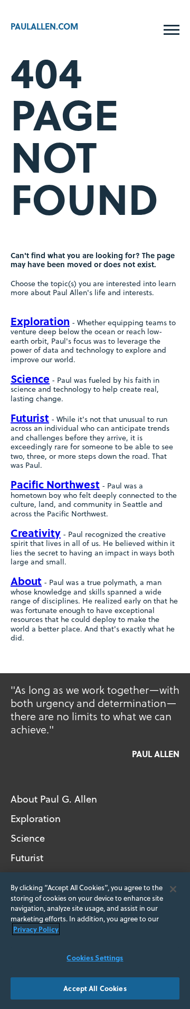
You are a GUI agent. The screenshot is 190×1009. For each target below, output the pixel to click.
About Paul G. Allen (54, 799)
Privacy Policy (36, 929)
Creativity (36, 532)
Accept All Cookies (94, 988)
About (26, 580)
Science (30, 378)
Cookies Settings (94, 958)
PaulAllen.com (44, 26)
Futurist (30, 417)
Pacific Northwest (55, 484)
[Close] (173, 889)
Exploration (40, 320)
